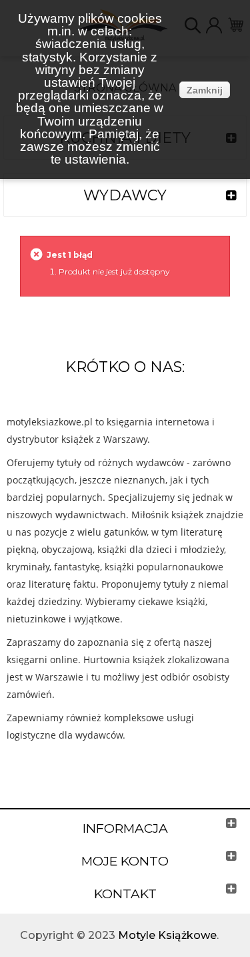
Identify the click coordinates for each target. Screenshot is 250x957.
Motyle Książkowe (167, 935)
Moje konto (125, 861)
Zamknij (205, 90)
